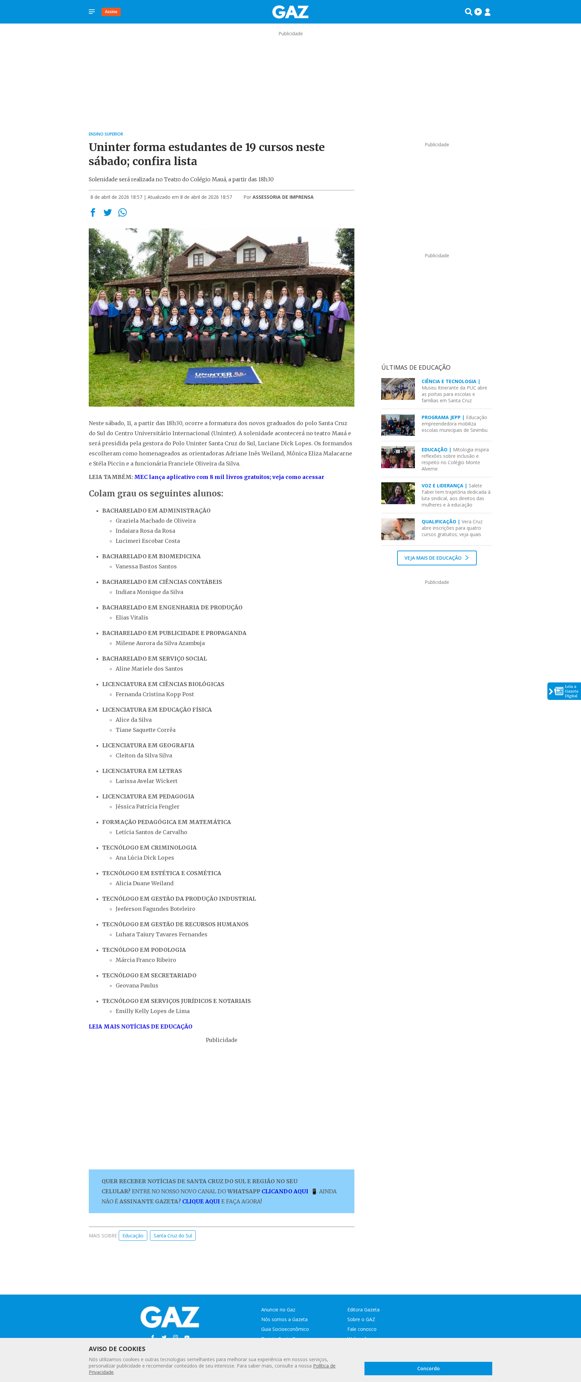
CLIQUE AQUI (201, 1201)
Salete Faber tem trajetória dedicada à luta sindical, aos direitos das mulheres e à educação (456, 495)
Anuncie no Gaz (278, 1309)
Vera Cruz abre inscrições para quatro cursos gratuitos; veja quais (452, 527)
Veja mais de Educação (433, 558)
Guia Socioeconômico (285, 1329)
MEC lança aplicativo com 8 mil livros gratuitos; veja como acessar (229, 477)
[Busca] (468, 12)
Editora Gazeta (363, 1309)
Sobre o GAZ (361, 1319)
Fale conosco (362, 1329)
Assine (111, 11)
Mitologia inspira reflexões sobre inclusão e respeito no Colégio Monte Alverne (455, 459)
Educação (133, 1235)
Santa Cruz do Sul (173, 1235)
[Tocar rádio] (478, 12)
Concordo (428, 1368)
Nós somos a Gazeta (284, 1319)
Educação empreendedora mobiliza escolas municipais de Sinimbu (455, 423)
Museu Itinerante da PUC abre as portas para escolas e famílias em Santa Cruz (454, 391)
